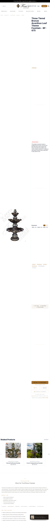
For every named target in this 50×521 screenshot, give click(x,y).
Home (2, 15)
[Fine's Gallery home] (22, 6)
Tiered (22, 15)
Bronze (18, 15)
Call (36, 387)
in (44, 225)
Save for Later (40, 394)
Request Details (45, 388)
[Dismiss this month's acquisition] (47, 515)
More (45, 11)
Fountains (12, 15)
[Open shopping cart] (48, 6)
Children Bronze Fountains (13, 461)
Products (7, 15)
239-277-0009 (45, 397)
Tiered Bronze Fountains (35, 461)
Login (38, 6)
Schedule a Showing (40, 391)
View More (46, 439)
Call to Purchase (40, 382)
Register (44, 6)
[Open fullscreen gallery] (15, 225)
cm (46, 225)
